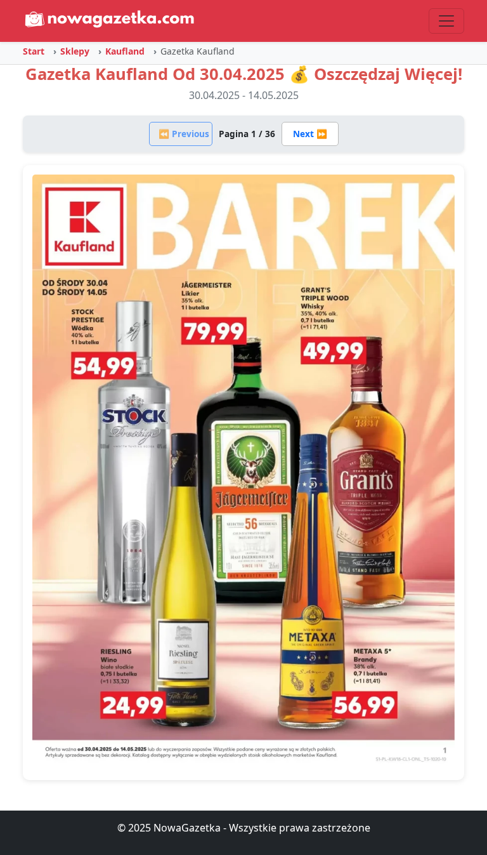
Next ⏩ (310, 134)
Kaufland (125, 51)
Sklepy (74, 51)
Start (33, 51)
